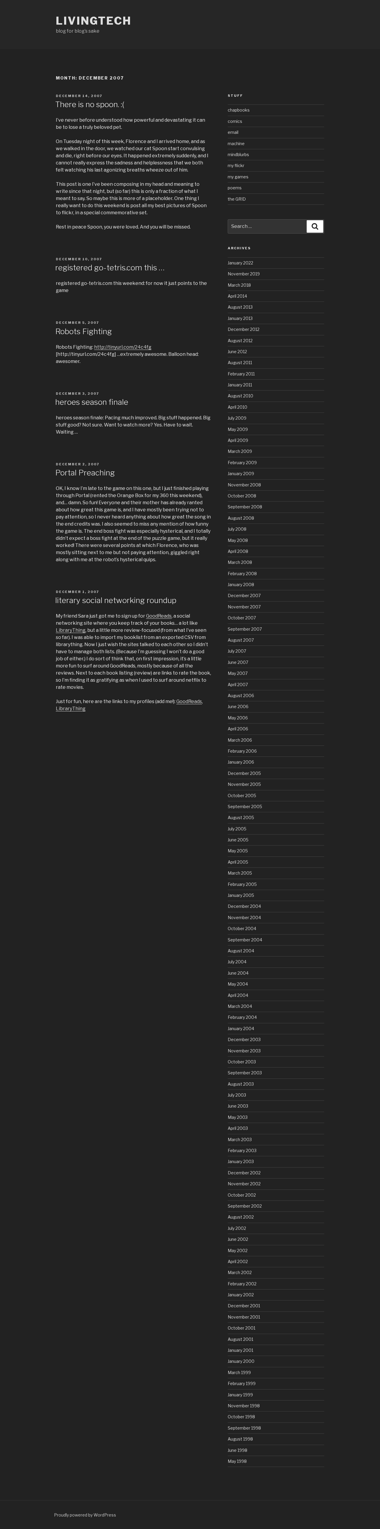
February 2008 (242, 573)
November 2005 (244, 784)
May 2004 (238, 983)
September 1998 (244, 1427)
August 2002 (241, 1216)
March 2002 (240, 1272)
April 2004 (238, 995)
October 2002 (242, 1194)
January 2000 (241, 1361)
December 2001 (244, 1305)
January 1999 (240, 1394)
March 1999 (239, 1372)
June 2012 (237, 351)
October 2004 (242, 928)
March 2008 (240, 562)
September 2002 (245, 1205)
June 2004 (238, 973)
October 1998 (241, 1416)
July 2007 (237, 651)
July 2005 (237, 828)
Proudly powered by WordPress (85, 1514)
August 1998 (240, 1438)
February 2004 (242, 1017)
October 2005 (242, 795)
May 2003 (238, 1117)
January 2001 (240, 1350)
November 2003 (244, 1050)
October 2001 (241, 1327)
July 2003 (237, 1094)
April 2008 (238, 551)
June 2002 (238, 1239)
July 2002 (237, 1228)
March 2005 (240, 872)
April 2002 (238, 1261)
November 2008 (244, 484)
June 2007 (238, 662)
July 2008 (237, 529)
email (233, 132)
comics (235, 121)
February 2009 (242, 462)
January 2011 (240, 384)
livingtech (94, 20)
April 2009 (238, 440)
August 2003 (241, 1084)
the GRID (237, 199)
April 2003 (238, 1128)
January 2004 (241, 1028)
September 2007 (245, 629)
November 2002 (244, 1183)
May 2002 (238, 1250)
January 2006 (241, 761)
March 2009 (240, 451)
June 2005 (238, 839)
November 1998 (244, 1405)
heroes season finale (91, 402)
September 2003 (245, 1072)
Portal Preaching (85, 472)
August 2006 (241, 695)
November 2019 (244, 273)
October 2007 (242, 617)
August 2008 (241, 518)
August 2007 (241, 640)
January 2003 (241, 1161)
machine (236, 143)
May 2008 (238, 540)
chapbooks (239, 109)
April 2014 (237, 296)
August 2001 (240, 1339)
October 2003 (242, 1061)
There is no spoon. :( (89, 104)
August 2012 (240, 340)
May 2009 (238, 429)
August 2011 (240, 362)
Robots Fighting (83, 331)
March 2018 (239, 285)
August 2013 (240, 307)
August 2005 (241, 817)
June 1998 (237, 1450)
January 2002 (241, 1294)
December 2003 (244, 1039)
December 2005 (244, 773)
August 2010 (240, 395)
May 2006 (238, 717)
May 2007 (238, 673)
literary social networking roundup (115, 600)
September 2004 (245, 939)
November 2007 (244, 606)
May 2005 (238, 850)
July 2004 (237, 961)
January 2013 (240, 318)
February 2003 (242, 1150)
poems (235, 187)
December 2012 (243, 329)
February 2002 (242, 1283)
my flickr (236, 165)
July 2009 (237, 418)
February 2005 (242, 884)
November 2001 (244, 1316)
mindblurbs (238, 154)
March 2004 (240, 1006)
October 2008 (242, 495)
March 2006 (240, 740)
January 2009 (241, 473)
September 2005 (245, 806)
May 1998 (237, 1461)
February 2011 (241, 373)
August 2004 (241, 950)
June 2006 (238, 706)
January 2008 (241, 584)
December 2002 (244, 1172)
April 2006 (238, 728)
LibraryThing (71, 630)
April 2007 (238, 684)
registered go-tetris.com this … (109, 267)
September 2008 (245, 506)
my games (238, 176)
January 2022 (240, 262)
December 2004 (244, 906)
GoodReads (159, 616)
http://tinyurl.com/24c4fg (122, 347)
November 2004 (244, 917)
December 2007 (244, 595)
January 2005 (241, 895)
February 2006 (242, 751)
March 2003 (240, 1139)
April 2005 (238, 862)
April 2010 (237, 407)
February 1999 (242, 1383)
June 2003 (238, 1105)
